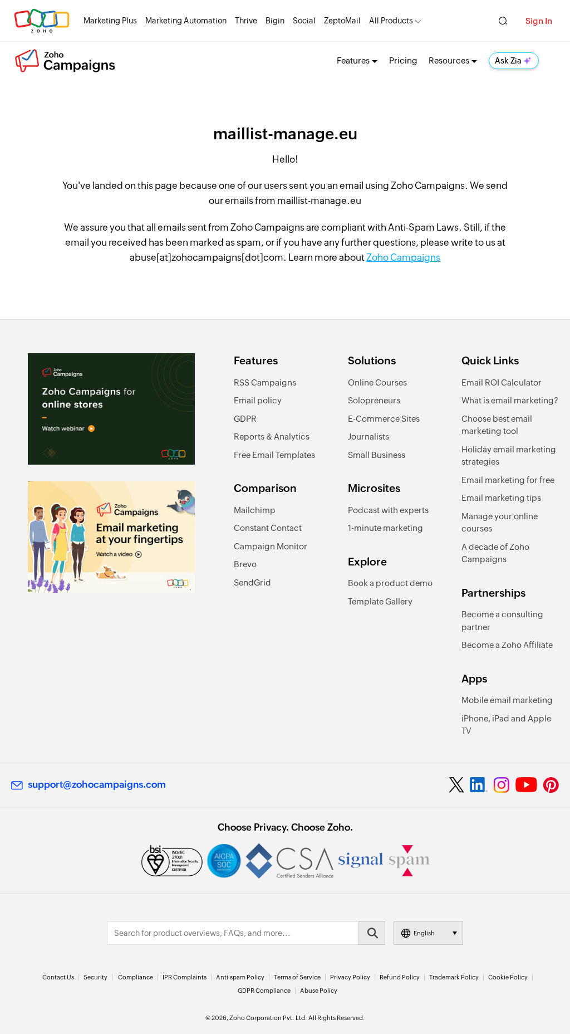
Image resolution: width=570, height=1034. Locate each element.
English (424, 933)
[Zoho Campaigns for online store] (111, 409)
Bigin (275, 20)
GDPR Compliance (264, 990)
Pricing (403, 60)
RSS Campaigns (265, 382)
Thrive (246, 20)
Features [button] (353, 60)
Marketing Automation (186, 20)
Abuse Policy (318, 990)
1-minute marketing (385, 528)
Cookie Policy (508, 977)
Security (95, 977)
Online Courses (377, 382)
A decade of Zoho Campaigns (495, 553)
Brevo (245, 564)
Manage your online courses (499, 522)
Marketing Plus (110, 20)
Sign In (538, 21)
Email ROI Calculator (501, 382)
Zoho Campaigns (403, 257)
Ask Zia (508, 60)
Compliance (135, 977)
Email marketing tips (501, 498)
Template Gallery (380, 601)
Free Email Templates (274, 455)
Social (304, 20)
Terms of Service (297, 977)
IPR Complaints (185, 977)
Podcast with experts (388, 510)
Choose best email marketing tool (496, 425)
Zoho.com (42, 21)
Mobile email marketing (507, 700)
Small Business (376, 455)
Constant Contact (268, 528)
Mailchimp (255, 510)
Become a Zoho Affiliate (507, 645)
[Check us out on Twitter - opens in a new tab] (457, 784)
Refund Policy (400, 977)
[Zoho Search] (503, 21)
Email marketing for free (507, 480)
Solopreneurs (374, 400)
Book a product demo (390, 583)
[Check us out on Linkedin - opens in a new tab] (478, 785)
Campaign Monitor (270, 546)
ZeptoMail (342, 20)
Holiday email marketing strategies (508, 456)
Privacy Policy (350, 977)
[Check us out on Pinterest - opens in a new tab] (551, 785)
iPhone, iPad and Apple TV (506, 725)
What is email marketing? (509, 400)
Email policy (258, 400)
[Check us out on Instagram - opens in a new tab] (501, 785)
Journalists (368, 436)
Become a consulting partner (502, 620)
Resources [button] (449, 60)
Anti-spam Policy (240, 977)
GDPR (245, 418)
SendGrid (252, 582)
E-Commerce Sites (384, 418)
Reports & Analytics (271, 436)
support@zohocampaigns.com (97, 784)
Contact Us (58, 977)
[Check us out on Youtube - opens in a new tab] (526, 785)
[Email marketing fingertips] (111, 537)
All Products (391, 20)
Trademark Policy (454, 977)
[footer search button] (371, 933)
